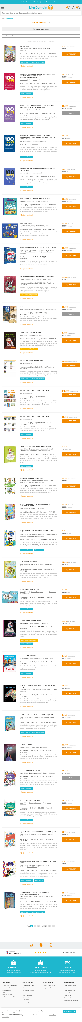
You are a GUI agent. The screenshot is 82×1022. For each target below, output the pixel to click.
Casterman (23, 279)
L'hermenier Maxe (34, 309)
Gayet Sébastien (36, 689)
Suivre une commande (29, 988)
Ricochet (22, 592)
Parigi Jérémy (47, 48)
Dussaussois (39, 623)
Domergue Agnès (34, 564)
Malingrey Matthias (47, 834)
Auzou (21, 48)
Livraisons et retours (29, 993)
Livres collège (68, 993)
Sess (47, 865)
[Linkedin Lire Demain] (50, 946)
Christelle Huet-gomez (37, 592)
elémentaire (9, 18)
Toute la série (24, 62)
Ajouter (72, 54)
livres (3, 18)
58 (45, 926)
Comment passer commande (28, 998)
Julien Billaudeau (52, 689)
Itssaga (49, 803)
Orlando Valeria (48, 896)
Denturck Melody (30, 252)
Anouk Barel (32, 834)
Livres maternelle (69, 988)
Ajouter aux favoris (27, 66)
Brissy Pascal (33, 48)
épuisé (71, 778)
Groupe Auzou (6, 990)
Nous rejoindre (6, 988)
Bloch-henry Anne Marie (36, 449)
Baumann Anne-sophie (41, 658)
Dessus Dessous (25, 623)
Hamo (46, 309)
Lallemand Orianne (34, 534)
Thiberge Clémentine (35, 803)
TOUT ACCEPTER (69, 1011)
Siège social (47, 988)
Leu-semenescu (37, 141)
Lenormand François (37, 480)
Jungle (21, 309)
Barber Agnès (33, 773)
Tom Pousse (23, 80)
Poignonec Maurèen (37, 450)
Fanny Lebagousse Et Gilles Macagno (36, 481)
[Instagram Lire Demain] (31, 946)
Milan (21, 335)
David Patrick (50, 250)
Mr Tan (34, 279)
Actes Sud (23, 689)
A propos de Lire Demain (9, 985)
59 (49, 926)
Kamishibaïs (67, 998)
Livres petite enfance (70, 985)
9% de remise (41, 2)
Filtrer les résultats (42, 29)
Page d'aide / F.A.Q (28, 985)
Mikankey (45, 773)
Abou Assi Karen (37, 110)
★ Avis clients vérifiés (8, 997)
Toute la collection (37, 62)
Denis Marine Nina (37, 747)
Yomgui (43, 279)
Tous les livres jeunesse (71, 1000)
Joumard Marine (47, 252)
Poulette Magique (34, 508)
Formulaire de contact (50, 985)
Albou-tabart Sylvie (34, 250)
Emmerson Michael (51, 534)
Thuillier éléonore (32, 536)
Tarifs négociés (27, 995)
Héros (38, 550)
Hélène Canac (49, 564)
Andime (35, 80)
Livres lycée (67, 995)
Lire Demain (23, 363)
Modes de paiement (28, 990)
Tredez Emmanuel (34, 717)
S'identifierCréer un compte (7, 993)
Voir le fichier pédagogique (28, 294)
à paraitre (71, 113)
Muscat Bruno (40, 225)
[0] (69, 7)
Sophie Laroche (33, 896)
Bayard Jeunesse (25, 201)
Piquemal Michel (33, 335)
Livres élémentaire (69, 990)
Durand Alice (39, 201)
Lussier (35, 173)
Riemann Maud (49, 717)
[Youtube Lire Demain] (40, 946)
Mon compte (26, 1002)
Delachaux (23, 480)
